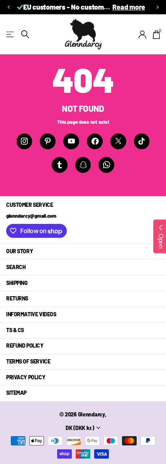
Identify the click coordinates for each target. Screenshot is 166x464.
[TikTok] (142, 141)
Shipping (17, 283)
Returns (17, 298)
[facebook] (95, 141)
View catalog (10, 34)
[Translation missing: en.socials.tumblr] (60, 165)
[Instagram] (24, 141)
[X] (118, 141)
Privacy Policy (25, 377)
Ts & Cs (15, 330)
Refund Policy (25, 345)
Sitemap (16, 392)
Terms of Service (28, 361)
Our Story (19, 251)
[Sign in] (143, 34)
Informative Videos (31, 314)
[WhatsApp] (106, 165)
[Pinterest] (48, 141)
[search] (25, 34)
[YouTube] (71, 141)
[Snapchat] (83, 165)
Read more (128, 7)
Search (15, 267)
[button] (8, 7)
